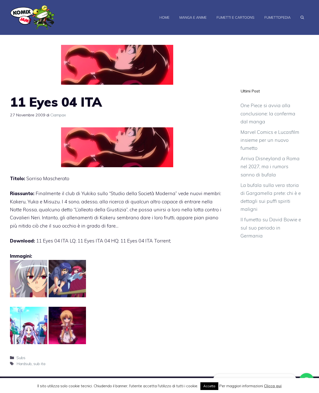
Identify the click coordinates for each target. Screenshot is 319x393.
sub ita (39, 363)
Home (164, 17)
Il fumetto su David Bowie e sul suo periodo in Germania (270, 228)
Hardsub (24, 363)
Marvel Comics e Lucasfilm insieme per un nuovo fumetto (269, 140)
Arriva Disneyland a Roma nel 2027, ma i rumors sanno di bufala (270, 167)
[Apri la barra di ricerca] (302, 17)
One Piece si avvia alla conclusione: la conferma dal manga (267, 113)
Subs (20, 357)
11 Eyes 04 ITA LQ (56, 241)
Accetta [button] (209, 386)
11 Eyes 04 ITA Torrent (145, 241)
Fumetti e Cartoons (235, 17)
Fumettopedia (277, 17)
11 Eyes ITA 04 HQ (98, 241)
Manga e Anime (193, 17)
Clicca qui (273, 386)
